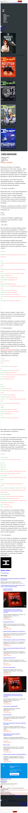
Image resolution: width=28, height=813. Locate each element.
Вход (26, 2)
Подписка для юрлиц (23, 803)
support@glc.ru (19, 795)
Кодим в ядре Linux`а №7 (9, 657)
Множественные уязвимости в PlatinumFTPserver (14, 754)
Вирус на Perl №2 (7, 714)
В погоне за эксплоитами (9, 667)
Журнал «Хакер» (5, 157)
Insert (14, 811)
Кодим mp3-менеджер (8, 621)
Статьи (7, 573)
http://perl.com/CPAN (6, 350)
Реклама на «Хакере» (23, 804)
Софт (4, 573)
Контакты (25, 805)
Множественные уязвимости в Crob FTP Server (14, 639)
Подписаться (14, 774)
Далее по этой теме (7, 588)
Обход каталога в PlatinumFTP (10, 706)
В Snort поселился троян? (9, 586)
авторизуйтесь (4, 781)
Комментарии (4, 160)
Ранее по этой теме (7, 590)
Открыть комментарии (6, 778)
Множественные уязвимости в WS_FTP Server (14, 631)
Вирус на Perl (6, 744)
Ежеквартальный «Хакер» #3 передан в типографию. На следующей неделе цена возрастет (13, 611)
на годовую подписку (17, 2)
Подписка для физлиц (23, 802)
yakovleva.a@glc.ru (18, 796)
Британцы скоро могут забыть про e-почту (13, 585)
